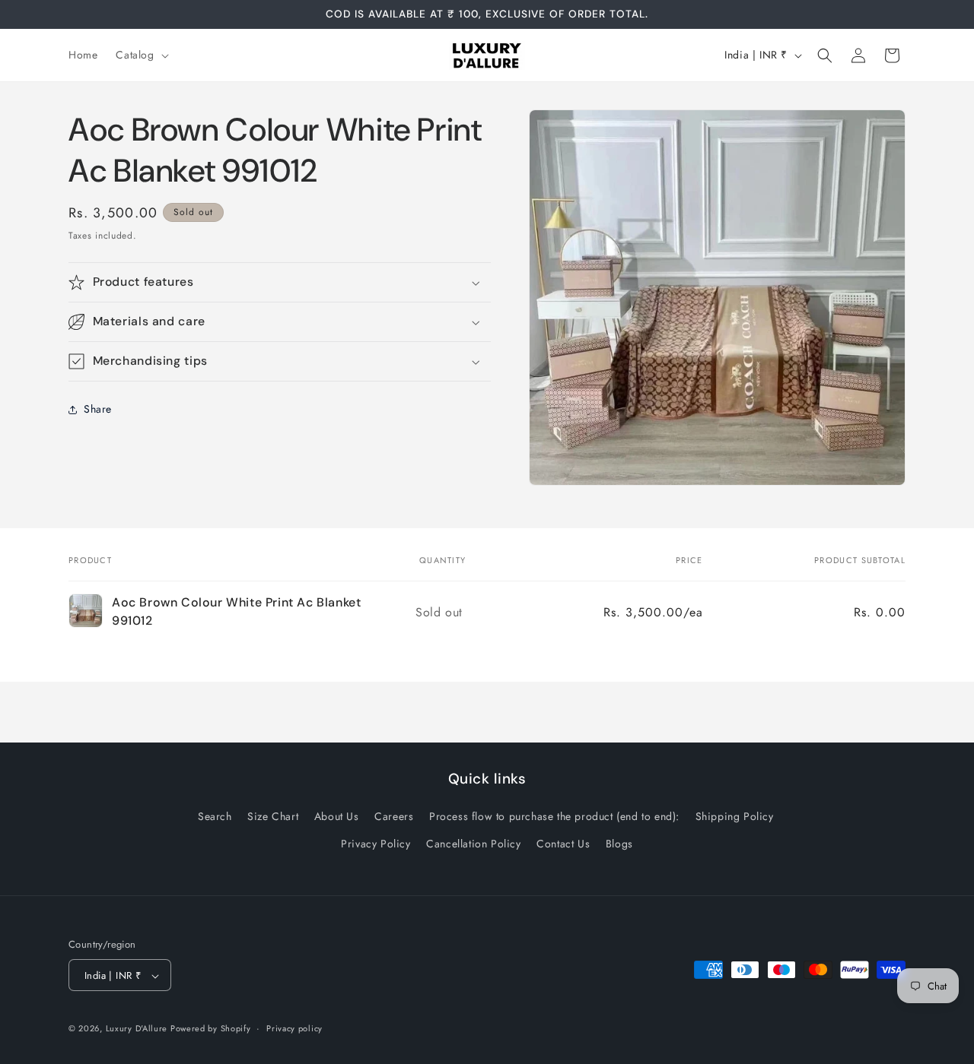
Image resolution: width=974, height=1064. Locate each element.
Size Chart (272, 817)
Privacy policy (294, 1028)
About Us (336, 817)
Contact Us (563, 843)
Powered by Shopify (210, 1029)
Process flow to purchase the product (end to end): (554, 817)
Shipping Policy (734, 817)
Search (215, 817)
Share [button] (98, 409)
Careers (393, 817)
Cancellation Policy (473, 843)
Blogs (619, 843)
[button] (140, 55)
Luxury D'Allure (138, 1029)
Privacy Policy (375, 843)
